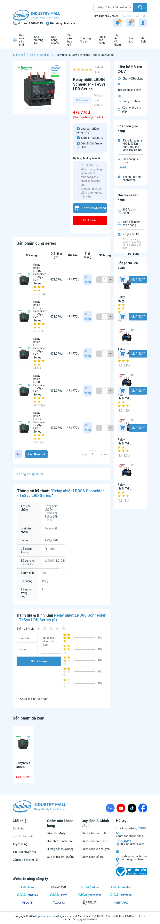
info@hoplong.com (129, 90)
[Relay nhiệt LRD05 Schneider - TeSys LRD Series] (24, 390)
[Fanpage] (142, 808)
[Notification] (117, 23)
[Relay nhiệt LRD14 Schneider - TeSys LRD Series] (24, 427)
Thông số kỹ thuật (30, 474)
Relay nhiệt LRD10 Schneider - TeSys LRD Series (39, 348)
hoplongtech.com (45, 916)
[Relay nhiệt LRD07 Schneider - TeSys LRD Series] (24, 279)
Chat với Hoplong (133, 78)
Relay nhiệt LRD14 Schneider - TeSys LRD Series (39, 422)
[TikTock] (131, 808)
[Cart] (130, 23)
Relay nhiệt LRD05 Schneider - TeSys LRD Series (39, 385)
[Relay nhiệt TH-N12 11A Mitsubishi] (127, 471)
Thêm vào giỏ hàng (94, 208)
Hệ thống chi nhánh (129, 101)
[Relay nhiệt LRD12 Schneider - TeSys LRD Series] (24, 316)
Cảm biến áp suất (130, 16)
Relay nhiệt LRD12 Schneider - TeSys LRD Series (39, 311)
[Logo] (36, 15)
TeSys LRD (96, 138)
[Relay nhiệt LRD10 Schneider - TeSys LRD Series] (24, 353)
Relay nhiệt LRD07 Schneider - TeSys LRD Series (39, 274)
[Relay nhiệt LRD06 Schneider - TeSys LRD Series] (23, 743)
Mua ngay (90, 220)
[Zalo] (110, 808)
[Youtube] (120, 808)
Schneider (82, 100)
